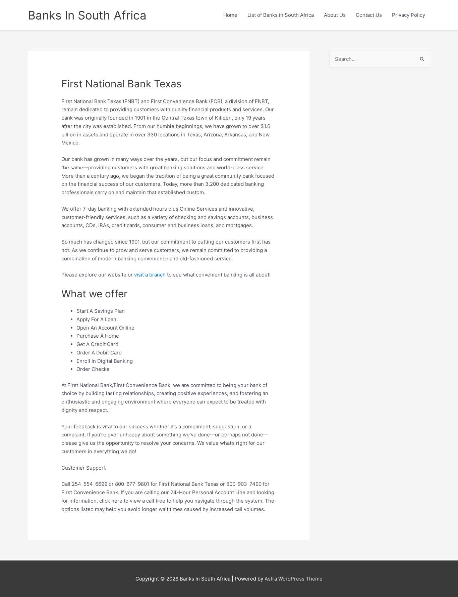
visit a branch (150, 274)
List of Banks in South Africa (280, 15)
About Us (335, 15)
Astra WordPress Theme (294, 578)
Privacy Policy (408, 15)
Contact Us (369, 15)
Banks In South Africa (87, 15)
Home (230, 15)
